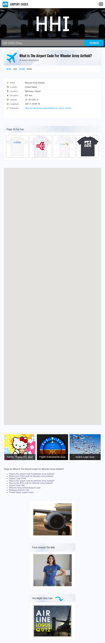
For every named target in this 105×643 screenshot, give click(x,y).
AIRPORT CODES (18, 4)
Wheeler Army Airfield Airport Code (24, 488)
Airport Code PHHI (17, 478)
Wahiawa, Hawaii (33, 91)
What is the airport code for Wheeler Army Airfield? (31, 474)
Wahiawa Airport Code (19, 490)
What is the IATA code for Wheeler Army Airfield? (31, 483)
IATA (9, 69)
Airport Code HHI (17, 485)
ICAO (22, 69)
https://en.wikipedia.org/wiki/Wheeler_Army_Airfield (48, 108)
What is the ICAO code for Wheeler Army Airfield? (31, 476)
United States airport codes (21, 492)
